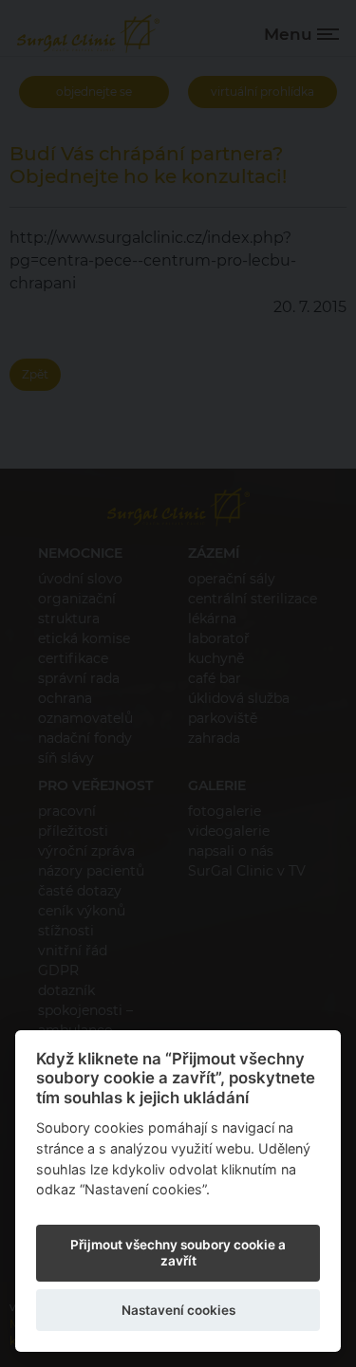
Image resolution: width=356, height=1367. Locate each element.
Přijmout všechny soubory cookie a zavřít (178, 1252)
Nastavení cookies (178, 1310)
